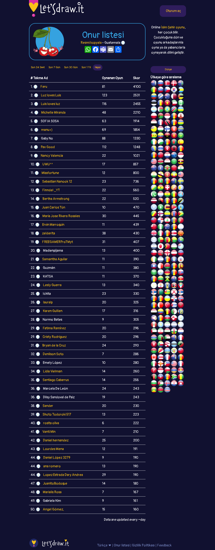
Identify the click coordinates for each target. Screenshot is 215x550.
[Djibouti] (160, 142)
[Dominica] (167, 168)
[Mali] (174, 195)
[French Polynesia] (160, 286)
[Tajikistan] (167, 260)
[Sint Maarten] (160, 299)
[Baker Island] (174, 364)
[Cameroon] (167, 240)
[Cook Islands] (174, 155)
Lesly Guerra (52, 285)
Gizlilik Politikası (143, 545)
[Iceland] (167, 384)
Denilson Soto (53, 354)
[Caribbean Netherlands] (167, 142)
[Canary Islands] (180, 358)
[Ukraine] (167, 299)
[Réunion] (154, 299)
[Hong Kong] (154, 345)
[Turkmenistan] (160, 292)
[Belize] (174, 260)
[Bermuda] (160, 253)
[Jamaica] (167, 279)
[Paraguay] (167, 155)
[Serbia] (154, 292)
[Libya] (174, 162)
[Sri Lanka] (180, 266)
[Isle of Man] (154, 371)
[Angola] (167, 136)
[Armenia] (174, 371)
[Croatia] (174, 384)
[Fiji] (180, 195)
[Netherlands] (180, 331)
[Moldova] (174, 221)
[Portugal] (180, 221)
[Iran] (160, 331)
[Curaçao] (174, 201)
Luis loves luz (50, 104)
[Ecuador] (160, 136)
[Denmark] (174, 84)
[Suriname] (180, 279)
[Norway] (180, 299)
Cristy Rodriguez (55, 337)
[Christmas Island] (180, 240)
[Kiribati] (180, 371)
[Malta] (160, 266)
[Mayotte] (180, 260)
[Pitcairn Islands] (180, 84)
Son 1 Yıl (86, 67)
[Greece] (154, 240)
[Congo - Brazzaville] (154, 214)
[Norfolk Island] (180, 103)
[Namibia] (174, 110)
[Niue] (154, 129)
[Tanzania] (180, 201)
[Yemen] (167, 162)
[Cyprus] (154, 286)
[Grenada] (154, 390)
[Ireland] (154, 142)
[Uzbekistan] (174, 247)
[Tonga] (154, 227)
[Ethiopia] (174, 175)
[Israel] (180, 227)
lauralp (48, 302)
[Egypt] (154, 123)
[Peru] (154, 325)
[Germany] (167, 273)
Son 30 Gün (71, 67)
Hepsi (98, 67)
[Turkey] (167, 305)
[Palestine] (154, 305)
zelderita (48, 233)
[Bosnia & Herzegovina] (154, 149)
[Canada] (154, 358)
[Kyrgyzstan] (174, 136)
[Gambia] (154, 338)
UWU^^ (47, 164)
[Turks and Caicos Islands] (174, 338)
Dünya (168, 69)
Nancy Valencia (52, 156)
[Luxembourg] (160, 195)
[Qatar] (174, 97)
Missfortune (50, 173)
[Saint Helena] (174, 279)
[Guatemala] (180, 318)
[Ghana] (160, 188)
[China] (174, 168)
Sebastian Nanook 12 (57, 181)
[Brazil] (167, 110)
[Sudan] (167, 338)
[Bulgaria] (154, 384)
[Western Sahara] (174, 266)
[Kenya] (160, 162)
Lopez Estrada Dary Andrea (63, 475)
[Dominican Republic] (174, 299)
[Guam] (160, 168)
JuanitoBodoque (55, 483)
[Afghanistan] (154, 377)
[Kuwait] (174, 103)
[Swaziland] (174, 286)
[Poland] (154, 116)
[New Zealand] (154, 168)
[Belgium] (167, 312)
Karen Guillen (52, 311)
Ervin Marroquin (53, 225)
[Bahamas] (180, 90)
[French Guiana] (154, 155)
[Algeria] (174, 312)
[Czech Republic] (167, 90)
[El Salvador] (154, 247)
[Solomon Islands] (154, 188)
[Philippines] (167, 364)
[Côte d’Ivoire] (154, 260)
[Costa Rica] (174, 234)
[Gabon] (167, 214)
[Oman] (167, 371)
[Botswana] (174, 345)
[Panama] (160, 221)
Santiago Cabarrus (56, 380)
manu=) (46, 130)
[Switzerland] (167, 188)
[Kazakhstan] (160, 325)
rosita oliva (51, 423)
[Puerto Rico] (160, 358)
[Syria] (154, 312)
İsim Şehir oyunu (173, 27)
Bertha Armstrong (55, 199)
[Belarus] (167, 266)
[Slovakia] (180, 273)
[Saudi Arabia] (154, 273)
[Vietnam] (167, 103)
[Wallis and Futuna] (174, 129)
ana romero (52, 466)
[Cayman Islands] (174, 358)
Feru (43, 87)
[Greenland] (174, 318)
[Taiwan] (180, 351)
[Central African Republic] (174, 331)
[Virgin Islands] (174, 351)
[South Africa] (174, 377)
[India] (180, 168)
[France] (167, 358)
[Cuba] (174, 305)
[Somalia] (154, 208)
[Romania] (167, 201)
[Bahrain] (160, 305)
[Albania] (174, 149)
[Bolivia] (167, 195)
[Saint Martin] (160, 123)
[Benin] (160, 240)
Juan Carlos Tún (53, 207)
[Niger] (154, 175)
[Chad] (160, 103)
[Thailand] (160, 149)
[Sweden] (180, 181)
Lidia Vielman (52, 371)
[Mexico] (154, 364)
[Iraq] (167, 331)
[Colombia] (160, 312)
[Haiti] (160, 377)
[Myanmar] (160, 155)
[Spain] (180, 142)
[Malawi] (160, 390)
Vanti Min (48, 432)
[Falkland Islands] (154, 84)
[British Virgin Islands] (174, 181)
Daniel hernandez (55, 440)
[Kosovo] (154, 181)
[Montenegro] (167, 175)
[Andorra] (167, 377)
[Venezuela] (154, 97)
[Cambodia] (180, 384)
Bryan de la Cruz (54, 345)
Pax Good (48, 147)
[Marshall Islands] (160, 97)
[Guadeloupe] (167, 234)
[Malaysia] (180, 175)
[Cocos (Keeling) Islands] (167, 227)
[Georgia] (167, 253)
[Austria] (174, 253)
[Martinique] (167, 181)
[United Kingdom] (154, 234)
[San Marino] (160, 273)
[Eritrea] (174, 208)
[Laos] (154, 266)
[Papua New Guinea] (160, 201)
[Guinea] (180, 377)
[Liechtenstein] (180, 253)
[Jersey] (174, 292)
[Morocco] (180, 305)
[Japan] (160, 247)
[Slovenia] (160, 90)
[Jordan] (160, 384)
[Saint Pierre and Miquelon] (180, 312)
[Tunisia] (167, 149)
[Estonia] (154, 103)
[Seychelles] (160, 351)
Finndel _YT (51, 190)
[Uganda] (180, 162)
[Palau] (180, 188)
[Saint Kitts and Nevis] (180, 345)
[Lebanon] (167, 221)
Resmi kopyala (91, 43)
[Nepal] (167, 345)
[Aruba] (167, 351)
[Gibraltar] (180, 116)
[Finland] (167, 129)
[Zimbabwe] (167, 208)
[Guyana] (180, 214)
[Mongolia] (174, 214)
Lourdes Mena (53, 449)
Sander (48, 406)
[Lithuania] (160, 279)
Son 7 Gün (54, 67)
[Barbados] (167, 286)
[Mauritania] (180, 136)
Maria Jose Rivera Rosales (61, 216)
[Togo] (167, 292)
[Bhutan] (174, 188)
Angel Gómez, (53, 509)
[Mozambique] (180, 97)
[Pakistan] (154, 195)
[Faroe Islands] (160, 214)
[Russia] (160, 84)
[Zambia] (160, 338)
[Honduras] (174, 325)
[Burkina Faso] (154, 351)
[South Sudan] (154, 279)
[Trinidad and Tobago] (167, 123)
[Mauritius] (180, 123)
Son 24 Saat (38, 67)
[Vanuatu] (160, 116)
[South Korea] (174, 90)
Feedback (164, 545)
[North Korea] (167, 84)
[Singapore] (180, 155)
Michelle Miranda (53, 112)
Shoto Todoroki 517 (57, 414)
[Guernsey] (160, 364)
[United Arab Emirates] (154, 331)
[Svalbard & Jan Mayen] (174, 273)
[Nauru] (180, 129)
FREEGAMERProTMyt (57, 242)
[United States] (154, 162)
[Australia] (167, 97)
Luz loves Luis (51, 95)
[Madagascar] (160, 110)
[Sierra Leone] (167, 325)
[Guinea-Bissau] (174, 240)
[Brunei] (160, 175)
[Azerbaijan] (167, 318)
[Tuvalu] (180, 247)
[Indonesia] (160, 371)
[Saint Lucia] (180, 208)
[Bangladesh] (174, 142)
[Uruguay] (180, 325)
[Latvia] (154, 201)
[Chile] (154, 253)
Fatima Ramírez (54, 328)
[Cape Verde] (167, 390)
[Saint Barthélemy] (180, 338)
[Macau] (160, 208)
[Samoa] (154, 221)
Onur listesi (122, 545)
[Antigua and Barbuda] (180, 286)
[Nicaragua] (160, 260)
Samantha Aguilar (55, 259)
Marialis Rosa (52, 492)
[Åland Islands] (160, 318)
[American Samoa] (154, 318)
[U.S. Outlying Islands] (174, 227)
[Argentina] (154, 110)
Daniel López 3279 (56, 458)
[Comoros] (160, 345)
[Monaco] (167, 116)
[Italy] (160, 234)
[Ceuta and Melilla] (174, 123)
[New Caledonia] (180, 364)
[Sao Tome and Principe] (154, 136)
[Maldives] (160, 181)
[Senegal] (154, 90)
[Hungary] (160, 129)
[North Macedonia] (180, 234)
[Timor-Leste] (167, 247)
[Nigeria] (160, 227)
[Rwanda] (180, 110)
